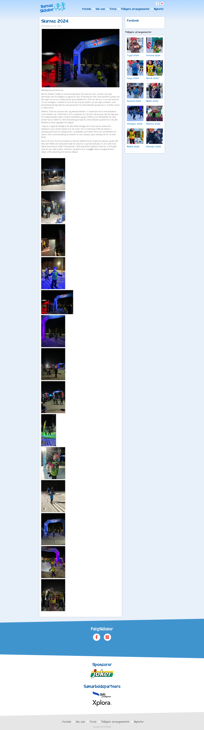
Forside (86, 9)
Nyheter (159, 9)
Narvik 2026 (152, 78)
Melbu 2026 (152, 101)
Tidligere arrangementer (135, 9)
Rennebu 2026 (153, 146)
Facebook (157, 3)
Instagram (162, 3)
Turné (113, 9)
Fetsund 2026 (153, 55)
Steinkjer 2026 (134, 123)
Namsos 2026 (153, 123)
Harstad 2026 (134, 101)
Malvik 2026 (133, 146)
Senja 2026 (133, 78)
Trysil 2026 (133, 55)
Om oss (100, 9)
